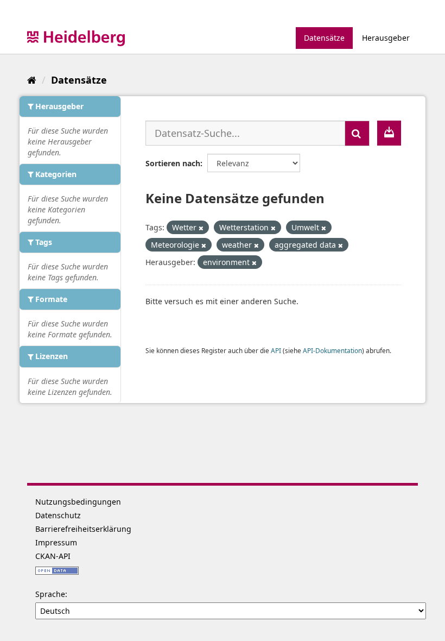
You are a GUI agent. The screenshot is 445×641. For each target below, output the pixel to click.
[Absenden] (357, 133)
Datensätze (324, 38)
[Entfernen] (201, 228)
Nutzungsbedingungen (78, 502)
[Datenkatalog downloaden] (389, 133)
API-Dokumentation (332, 350)
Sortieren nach (172, 163)
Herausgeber (386, 38)
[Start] (31, 79)
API (276, 350)
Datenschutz (58, 515)
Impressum (56, 542)
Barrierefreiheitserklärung (83, 529)
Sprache (50, 594)
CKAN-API (53, 556)
